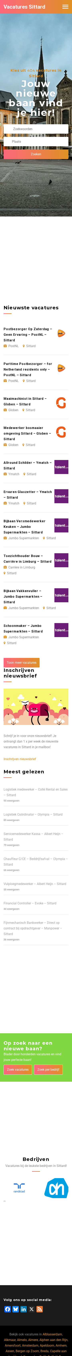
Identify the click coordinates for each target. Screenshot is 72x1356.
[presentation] (4, 1201)
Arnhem (61, 1345)
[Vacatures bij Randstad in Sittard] (17, 1188)
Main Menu (65, 7)
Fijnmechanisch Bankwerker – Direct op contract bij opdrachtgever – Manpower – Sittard (33, 928)
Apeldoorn (47, 1345)
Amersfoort (13, 1345)
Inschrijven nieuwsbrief (20, 759)
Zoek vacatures (18, 1069)
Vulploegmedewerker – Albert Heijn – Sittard (35, 884)
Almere (33, 1340)
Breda (44, 1351)
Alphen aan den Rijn (53, 1340)
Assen (10, 1351)
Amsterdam (30, 1345)
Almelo (22, 1340)
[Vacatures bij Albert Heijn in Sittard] (54, 1188)
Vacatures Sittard (24, 7)
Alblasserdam (52, 1334)
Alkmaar (10, 1340)
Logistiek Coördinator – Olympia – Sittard (33, 814)
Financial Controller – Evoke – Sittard (30, 903)
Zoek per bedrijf (48, 1069)
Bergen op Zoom (27, 1351)
